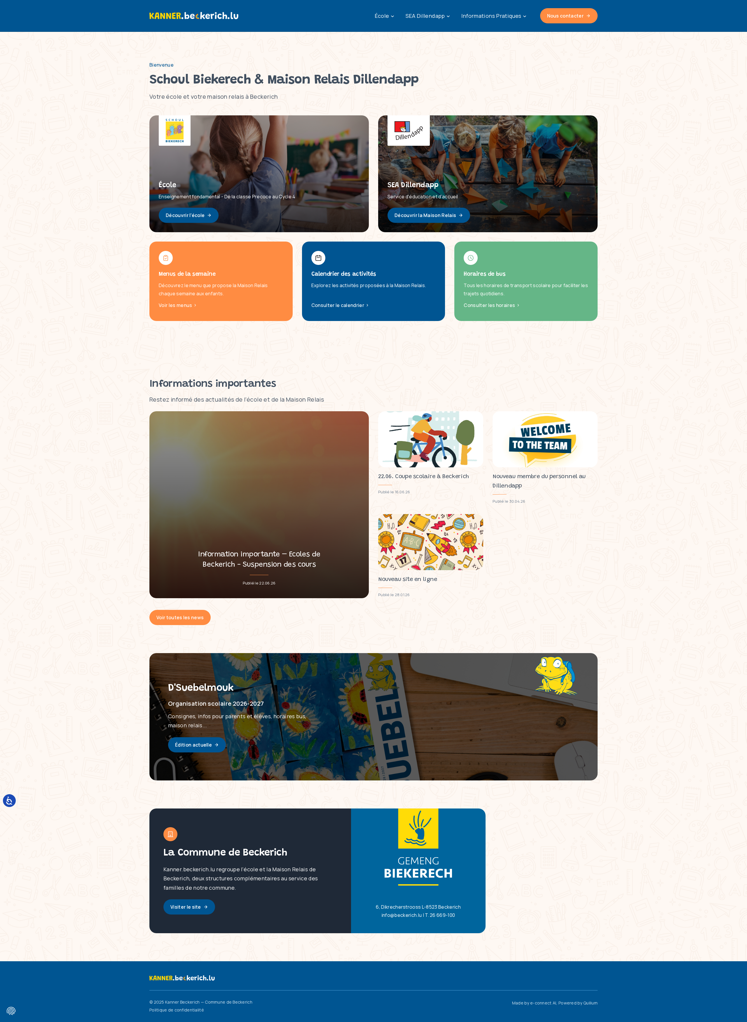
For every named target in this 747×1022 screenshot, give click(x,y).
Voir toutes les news (180, 617)
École (382, 15)
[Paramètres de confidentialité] (11, 1011)
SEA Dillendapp (425, 15)
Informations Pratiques (491, 15)
